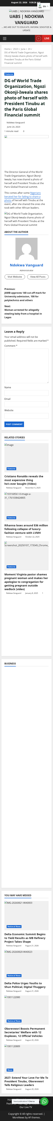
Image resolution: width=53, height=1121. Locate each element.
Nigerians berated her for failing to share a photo (22, 196)
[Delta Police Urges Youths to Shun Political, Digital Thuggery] (26, 964)
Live (46, 38)
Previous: (25, 294)
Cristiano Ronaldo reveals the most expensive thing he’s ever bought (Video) (23, 480)
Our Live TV (26, 1107)
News (10, 1070)
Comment (10, 345)
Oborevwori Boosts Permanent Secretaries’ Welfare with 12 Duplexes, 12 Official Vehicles (24, 1032)
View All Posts (37, 276)
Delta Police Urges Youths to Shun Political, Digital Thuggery (24, 985)
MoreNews (18, 1117)
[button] (4, 38)
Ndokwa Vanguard (16, 122)
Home (11, 1099)
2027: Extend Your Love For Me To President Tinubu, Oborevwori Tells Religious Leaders (26, 1081)
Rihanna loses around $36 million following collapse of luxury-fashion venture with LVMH (26, 529)
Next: (23, 312)
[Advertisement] (26, 627)
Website (8, 410)
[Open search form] (31, 38)
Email (7, 399)
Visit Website (15, 276)
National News (14, 926)
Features (9, 74)
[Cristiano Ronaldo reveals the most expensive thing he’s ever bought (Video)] (26, 457)
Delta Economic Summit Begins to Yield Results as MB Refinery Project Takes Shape (24, 937)
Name (7, 387)
